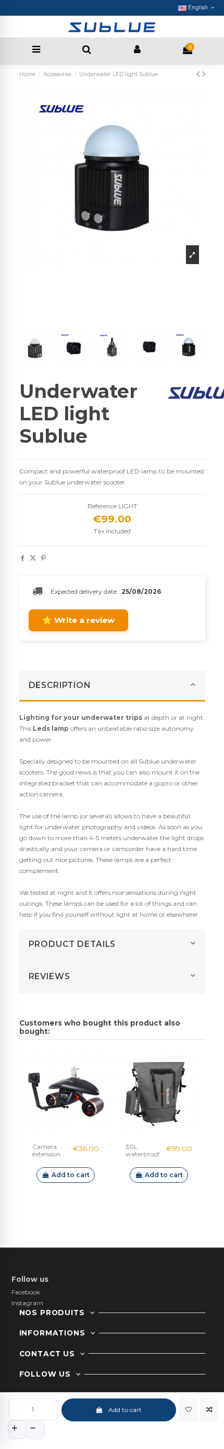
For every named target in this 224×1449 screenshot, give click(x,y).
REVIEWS (49, 976)
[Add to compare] (209, 1409)
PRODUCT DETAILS (72, 944)
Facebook (25, 1292)
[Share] (22, 558)
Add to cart (125, 1410)
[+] (17, 1429)
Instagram (27, 1303)
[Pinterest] (43, 558)
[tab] (112, 686)
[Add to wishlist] (188, 1409)
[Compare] (65, 1131)
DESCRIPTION (60, 685)
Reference (102, 506)
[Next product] (203, 74)
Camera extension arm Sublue (50, 1154)
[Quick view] (78, 1131)
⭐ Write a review (78, 620)
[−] (35, 1429)
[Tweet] (33, 558)
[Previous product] (199, 74)
